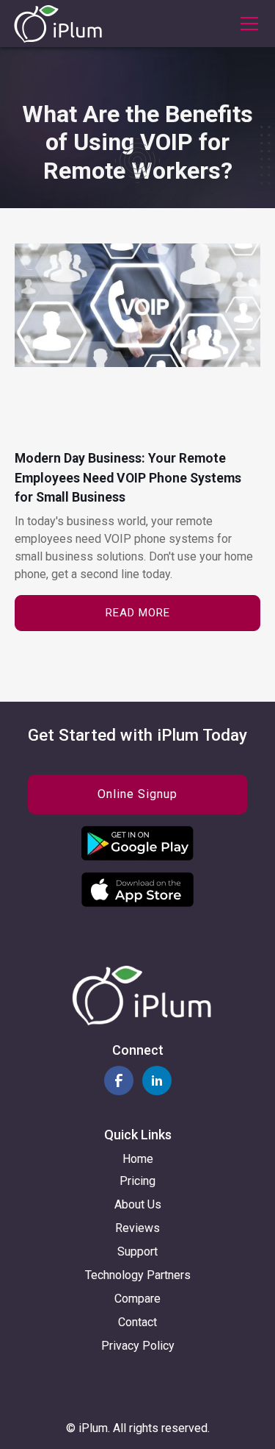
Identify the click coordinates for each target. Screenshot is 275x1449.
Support (137, 1251)
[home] (58, 24)
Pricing (137, 1181)
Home (137, 1159)
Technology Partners (138, 1275)
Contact (137, 1322)
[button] (246, 23)
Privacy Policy (138, 1346)
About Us (137, 1204)
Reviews (137, 1228)
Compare (137, 1299)
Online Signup (137, 794)
